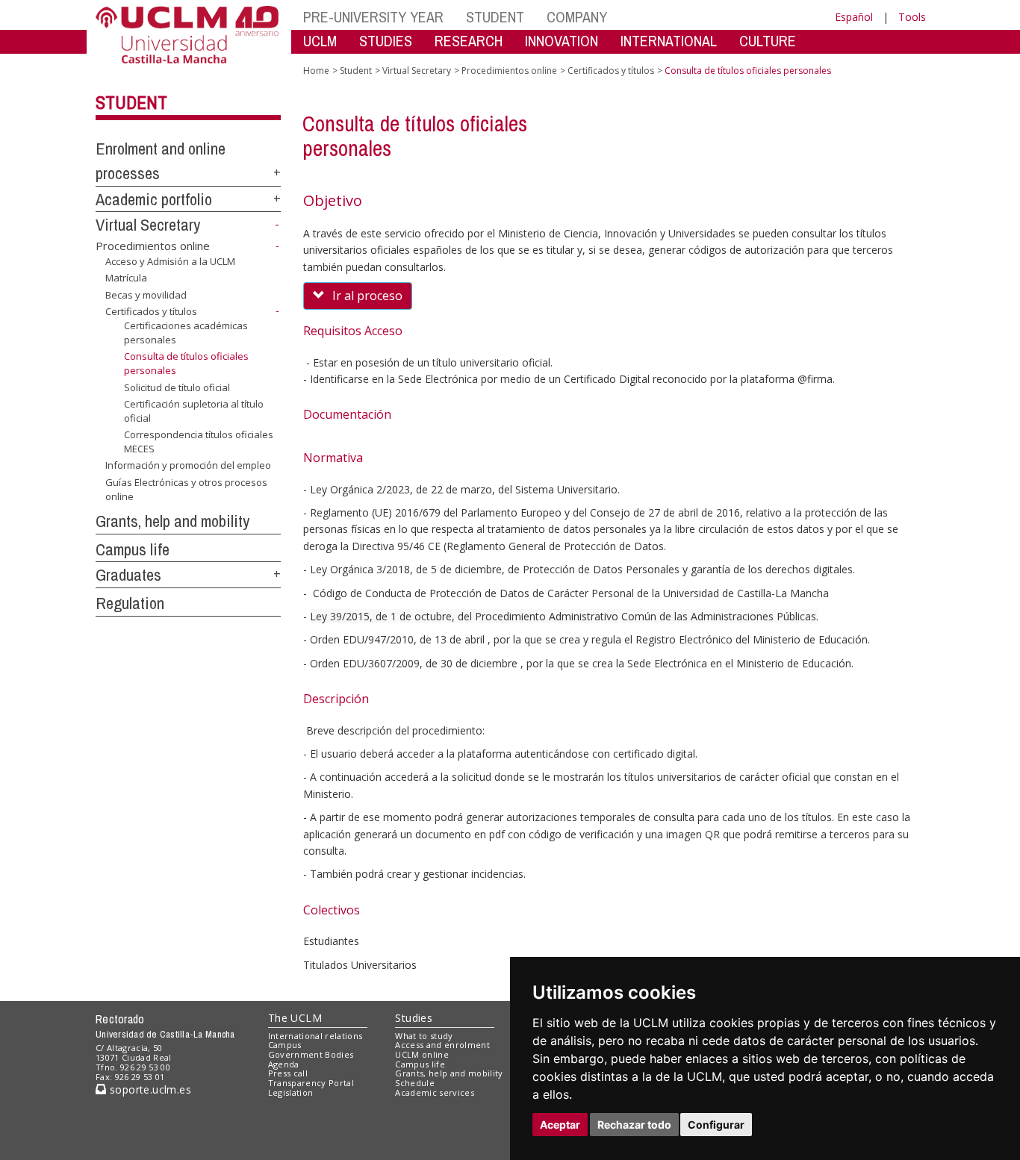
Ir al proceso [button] (367, 295)
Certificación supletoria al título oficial (194, 410)
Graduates (128, 575)
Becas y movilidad (146, 295)
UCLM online (422, 1054)
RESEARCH (469, 41)
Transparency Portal (311, 1082)
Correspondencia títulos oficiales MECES (198, 441)
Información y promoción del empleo (188, 465)
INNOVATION (561, 41)
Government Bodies (311, 1054)
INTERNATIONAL (669, 41)
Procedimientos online (153, 245)
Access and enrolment (442, 1044)
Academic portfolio (154, 199)
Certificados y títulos (151, 311)
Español (854, 17)
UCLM (320, 41)
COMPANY (577, 17)
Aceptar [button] (560, 1124)
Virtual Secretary (148, 224)
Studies (413, 1018)
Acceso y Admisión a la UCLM (170, 261)
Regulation (130, 603)
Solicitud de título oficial (177, 387)
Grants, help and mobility (172, 521)
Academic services (434, 1092)
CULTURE (767, 41)
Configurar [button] (716, 1124)
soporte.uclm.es (148, 1089)
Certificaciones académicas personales (186, 332)
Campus (285, 1044)
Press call (288, 1073)
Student (131, 102)
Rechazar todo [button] (634, 1124)
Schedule (415, 1082)
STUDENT (495, 17)
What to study (424, 1035)
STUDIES (385, 41)
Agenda (283, 1064)
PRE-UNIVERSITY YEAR (373, 17)
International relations (315, 1035)
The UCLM (295, 1018)
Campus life (133, 549)
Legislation (291, 1092)
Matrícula (126, 277)
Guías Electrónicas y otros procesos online (186, 488)
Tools (912, 17)
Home (316, 70)
